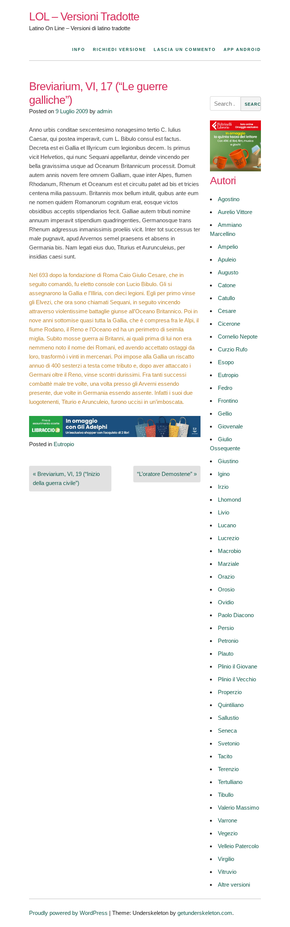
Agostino (228, 199)
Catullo (226, 298)
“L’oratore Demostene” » (167, 474)
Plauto (225, 653)
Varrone (227, 820)
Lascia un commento (185, 49)
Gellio (225, 413)
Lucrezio (228, 538)
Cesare (227, 311)
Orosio (226, 589)
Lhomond (229, 499)
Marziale (228, 564)
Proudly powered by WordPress (68, 913)
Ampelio (228, 246)
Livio (223, 512)
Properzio (230, 692)
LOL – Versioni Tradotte (84, 16)
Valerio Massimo (238, 807)
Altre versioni (234, 884)
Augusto (228, 272)
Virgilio (226, 859)
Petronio (228, 641)
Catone (227, 285)
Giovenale (230, 426)
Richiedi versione (119, 49)
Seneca (227, 730)
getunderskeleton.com (204, 913)
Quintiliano (231, 705)
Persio (226, 628)
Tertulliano (230, 782)
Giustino (228, 461)
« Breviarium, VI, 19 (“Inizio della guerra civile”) (66, 478)
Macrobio (229, 551)
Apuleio (227, 259)
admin (104, 111)
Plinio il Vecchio (237, 679)
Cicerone (229, 323)
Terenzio (228, 769)
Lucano (227, 525)
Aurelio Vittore (235, 212)
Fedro (225, 388)
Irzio (223, 487)
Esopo (226, 362)
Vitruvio (227, 871)
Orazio (226, 576)
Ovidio (226, 602)
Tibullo (225, 794)
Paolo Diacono (236, 615)
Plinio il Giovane (237, 666)
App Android (242, 49)
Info (78, 49)
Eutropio (64, 444)
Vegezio (228, 833)
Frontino (228, 400)
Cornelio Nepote (238, 336)
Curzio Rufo (232, 349)
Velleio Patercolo (238, 846)
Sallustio (228, 717)
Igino (224, 474)
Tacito (225, 756)
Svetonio (228, 743)
